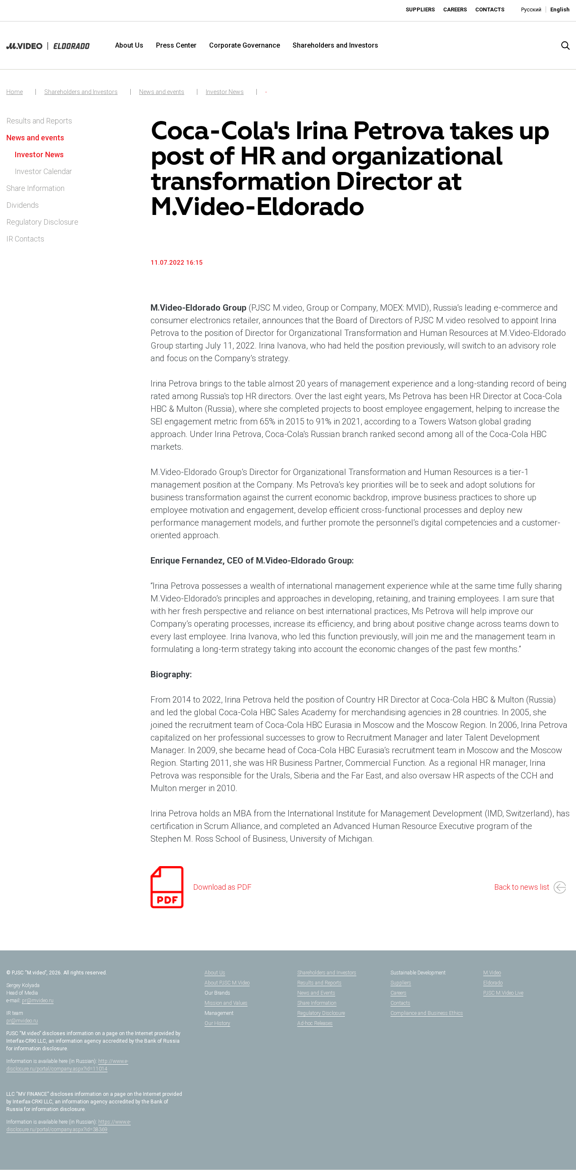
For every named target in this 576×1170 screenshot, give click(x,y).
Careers (455, 9)
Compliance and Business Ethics (426, 1013)
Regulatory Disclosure (42, 221)
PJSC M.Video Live (503, 993)
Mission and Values (226, 1003)
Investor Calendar (43, 171)
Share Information (35, 188)
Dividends (22, 205)
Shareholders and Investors (335, 45)
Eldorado (493, 983)
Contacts (489, 9)
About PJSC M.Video (227, 983)
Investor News (225, 92)
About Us (129, 45)
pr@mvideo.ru (38, 1001)
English (560, 9)
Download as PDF (222, 887)
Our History (217, 1023)
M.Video (492, 973)
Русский (531, 9)
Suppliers (420, 9)
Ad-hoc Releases (315, 1023)
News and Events (316, 993)
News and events (161, 92)
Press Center (176, 45)
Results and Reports (39, 120)
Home (14, 92)
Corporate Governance (244, 45)
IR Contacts (25, 238)
